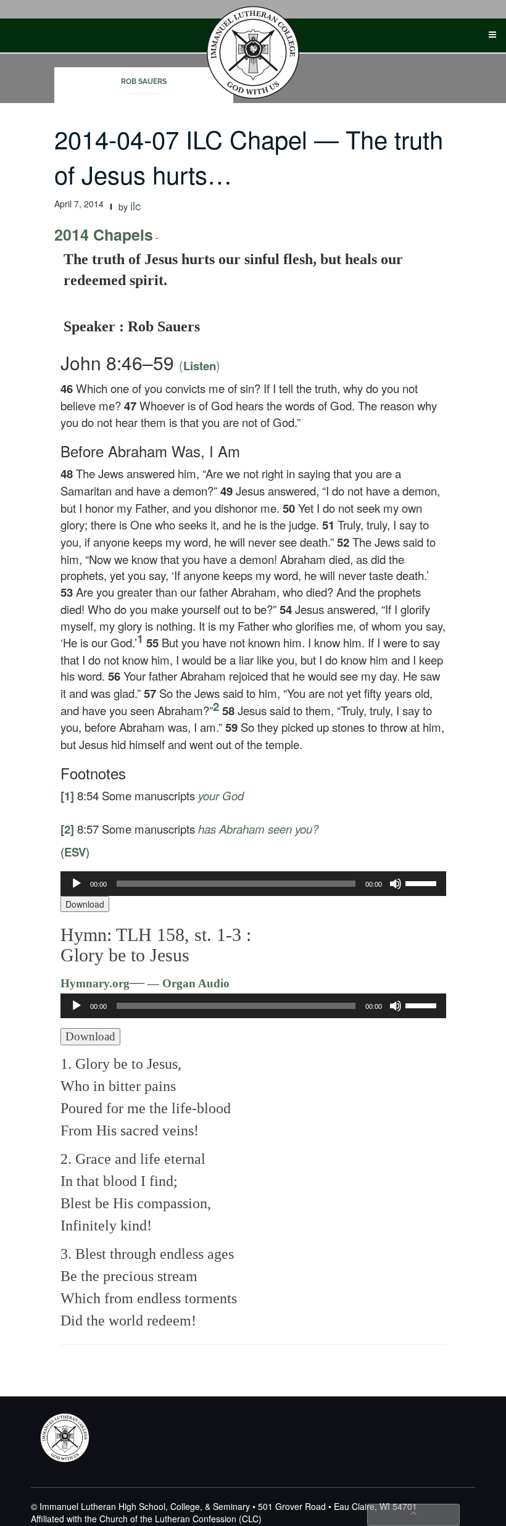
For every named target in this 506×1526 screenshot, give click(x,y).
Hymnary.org (95, 983)
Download (84, 904)
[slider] (422, 882)
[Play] (76, 883)
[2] (67, 829)
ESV (75, 852)
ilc (135, 205)
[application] (253, 883)
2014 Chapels (103, 234)
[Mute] (395, 883)
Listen (199, 365)
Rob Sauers (144, 81)
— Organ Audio (187, 983)
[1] (67, 795)
